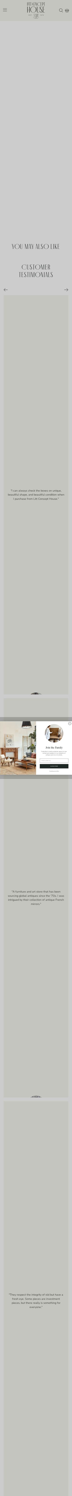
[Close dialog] (69, 723)
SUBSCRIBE (54, 766)
